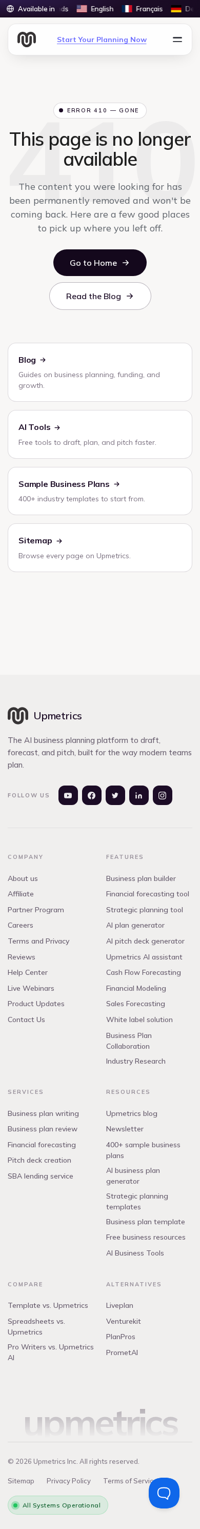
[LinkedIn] (139, 795)
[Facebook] (92, 795)
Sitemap (21, 1481)
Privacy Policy (69, 1481)
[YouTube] (68, 795)
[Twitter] (115, 795)
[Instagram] (162, 795)
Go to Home (93, 263)
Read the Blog (93, 296)
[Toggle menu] (177, 39)
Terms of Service (130, 1481)
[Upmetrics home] (26, 39)
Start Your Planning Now (102, 39)
